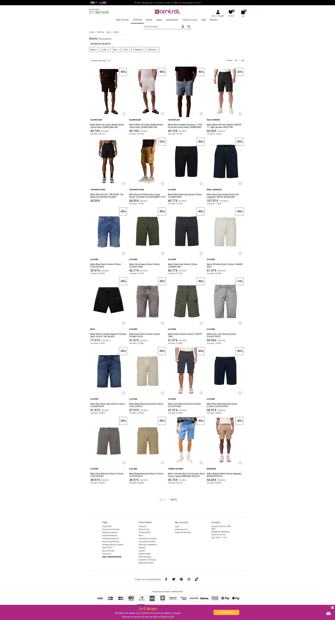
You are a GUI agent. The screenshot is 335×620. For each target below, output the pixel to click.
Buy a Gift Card (108, 551)
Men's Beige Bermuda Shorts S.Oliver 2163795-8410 (146, 474)
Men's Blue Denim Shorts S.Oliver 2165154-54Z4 (105, 265)
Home (91, 32)
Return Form (107, 548)
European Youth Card (147, 560)
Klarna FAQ (106, 554)
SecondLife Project (146, 563)
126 (242, 60)
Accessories (172, 19)
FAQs (141, 535)
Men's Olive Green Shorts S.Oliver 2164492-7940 (144, 265)
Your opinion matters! (147, 542)
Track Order (106, 526)
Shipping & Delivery (110, 532)
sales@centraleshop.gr (220, 532)
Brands (213, 19)
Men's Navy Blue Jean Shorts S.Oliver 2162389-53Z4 (107, 405)
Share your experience (147, 545)
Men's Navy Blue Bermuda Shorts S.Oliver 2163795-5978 (222, 405)
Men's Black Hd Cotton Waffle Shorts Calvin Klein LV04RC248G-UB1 (107, 125)
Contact (142, 551)
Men (108, 32)
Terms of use (144, 529)
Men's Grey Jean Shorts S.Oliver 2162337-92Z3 (221, 335)
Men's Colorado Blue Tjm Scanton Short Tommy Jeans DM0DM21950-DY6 (186, 474)
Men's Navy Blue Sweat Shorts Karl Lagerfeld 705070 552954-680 (223, 195)
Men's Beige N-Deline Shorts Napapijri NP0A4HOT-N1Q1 (224, 474)
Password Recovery (183, 532)
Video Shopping (145, 557)
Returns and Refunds (110, 542)
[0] (231, 12)
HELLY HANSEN (213, 120)
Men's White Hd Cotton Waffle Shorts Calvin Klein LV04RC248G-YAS (146, 125)
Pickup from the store (111, 529)
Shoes (149, 19)
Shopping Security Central (112, 545)
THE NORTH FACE (97, 190)
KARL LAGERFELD (214, 190)
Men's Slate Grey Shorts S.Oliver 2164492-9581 (182, 265)
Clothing (137, 19)
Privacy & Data (144, 532)
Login (177, 526)
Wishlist (231, 16)
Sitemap (142, 548)
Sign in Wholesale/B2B (111, 557)
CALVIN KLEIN (96, 120)
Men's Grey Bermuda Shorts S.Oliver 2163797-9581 (184, 405)
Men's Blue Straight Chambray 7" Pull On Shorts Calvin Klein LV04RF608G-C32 (185, 126)
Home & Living (189, 19)
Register (221, 16)
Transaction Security (110, 539)
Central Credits (145, 554)
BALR (92, 329)
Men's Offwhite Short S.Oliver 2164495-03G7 (225, 265)
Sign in (214, 16)
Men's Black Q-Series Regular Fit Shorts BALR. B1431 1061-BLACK (108, 335)
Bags (159, 19)
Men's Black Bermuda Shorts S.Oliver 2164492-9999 (185, 195)
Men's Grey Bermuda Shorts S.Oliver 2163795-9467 (106, 474)
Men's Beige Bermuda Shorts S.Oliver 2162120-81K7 (146, 405)
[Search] (189, 26)
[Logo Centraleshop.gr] (167, 11)
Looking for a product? (148, 539)
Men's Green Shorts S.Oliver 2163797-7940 (185, 335)
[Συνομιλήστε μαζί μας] (328, 613)
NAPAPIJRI (211, 469)
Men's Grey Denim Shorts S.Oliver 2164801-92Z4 (144, 335)
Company (142, 526)
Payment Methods (109, 535)
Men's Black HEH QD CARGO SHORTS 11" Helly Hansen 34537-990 (224, 125)
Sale (203, 19)
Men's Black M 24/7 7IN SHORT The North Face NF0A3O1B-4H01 (106, 195)
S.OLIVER (172, 190)
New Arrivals (122, 19)
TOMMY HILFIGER (175, 469)
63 (236, 60)
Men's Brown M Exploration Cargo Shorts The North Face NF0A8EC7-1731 (147, 195)
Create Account (181, 529)
